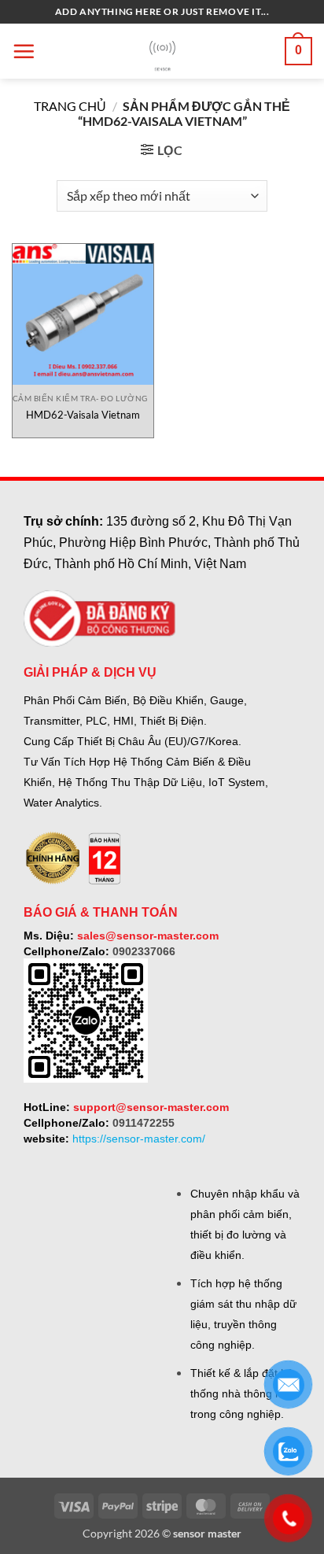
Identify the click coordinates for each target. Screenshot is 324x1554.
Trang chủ (70, 105)
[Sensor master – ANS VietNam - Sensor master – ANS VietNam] (162, 51)
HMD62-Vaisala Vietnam (83, 414)
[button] (23, 51)
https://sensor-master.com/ (138, 1138)
